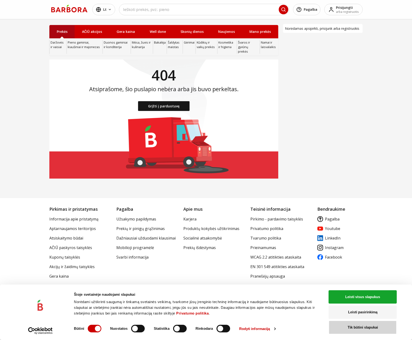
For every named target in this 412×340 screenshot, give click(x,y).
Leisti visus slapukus (362, 297)
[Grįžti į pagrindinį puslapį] (69, 8)
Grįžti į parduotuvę (164, 106)
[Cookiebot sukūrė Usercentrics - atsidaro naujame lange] (40, 330)
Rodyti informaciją (254, 329)
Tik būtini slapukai (363, 327)
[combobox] (204, 9)
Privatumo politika (192, 313)
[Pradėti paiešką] (283, 9)
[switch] (138, 328)
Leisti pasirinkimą (362, 312)
